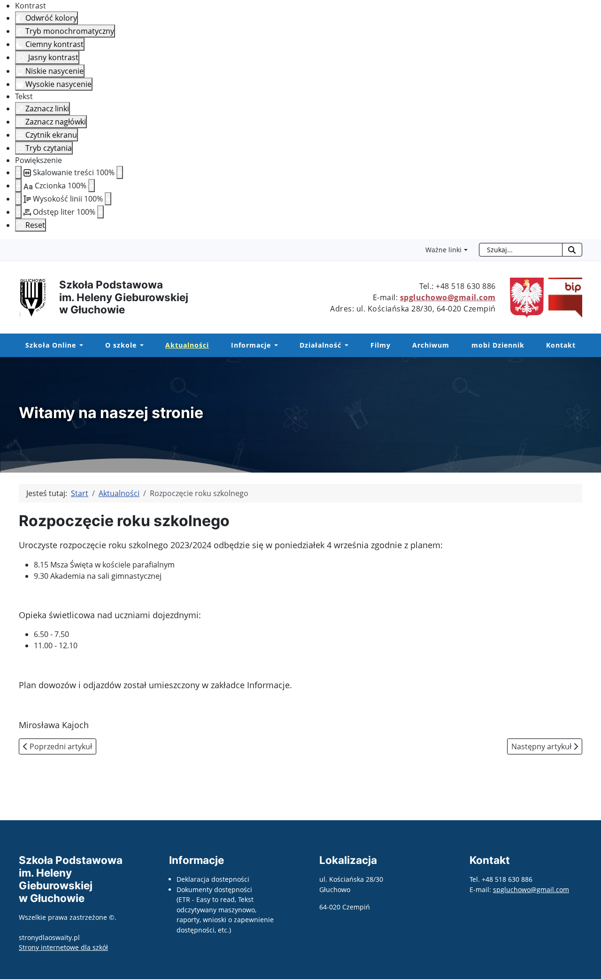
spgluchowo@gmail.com (448, 297)
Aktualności (187, 345)
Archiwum (430, 345)
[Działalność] (344, 345)
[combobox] (520, 249)
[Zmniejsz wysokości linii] (18, 198)
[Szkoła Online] (79, 345)
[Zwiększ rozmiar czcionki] (91, 185)
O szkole (121, 345)
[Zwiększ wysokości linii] (108, 198)
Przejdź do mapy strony (7, 247)
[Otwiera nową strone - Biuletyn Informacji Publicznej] (563, 296)
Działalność (320, 345)
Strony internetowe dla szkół (63, 947)
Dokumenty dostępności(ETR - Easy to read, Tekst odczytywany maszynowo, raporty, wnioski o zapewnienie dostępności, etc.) (225, 909)
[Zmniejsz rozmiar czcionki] (18, 185)
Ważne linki (443, 249)
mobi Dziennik (497, 345)
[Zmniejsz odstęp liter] (18, 211)
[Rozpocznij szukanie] (572, 249)
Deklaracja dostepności (213, 879)
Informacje (251, 345)
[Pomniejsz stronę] (18, 172)
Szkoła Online (50, 345)
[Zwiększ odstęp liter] (100, 211)
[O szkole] (140, 345)
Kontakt (561, 345)
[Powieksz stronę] (119, 172)
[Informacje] (274, 345)
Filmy (380, 345)
